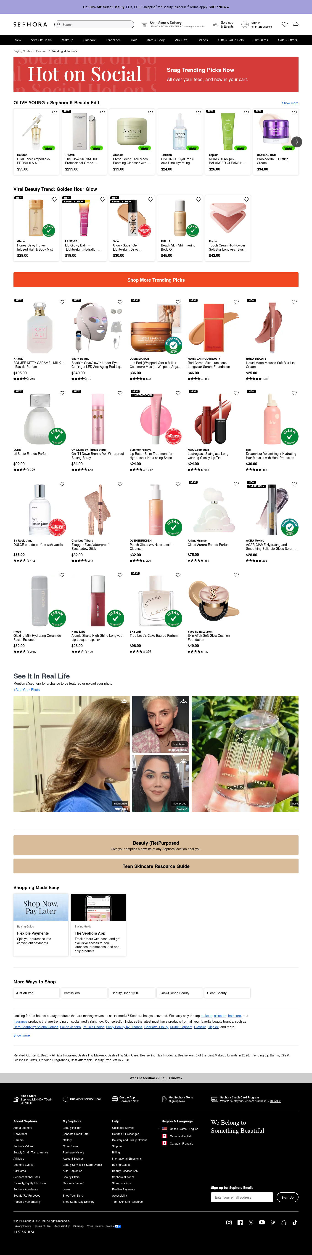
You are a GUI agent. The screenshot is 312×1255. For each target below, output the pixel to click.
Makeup (67, 40)
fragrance (20, 1021)
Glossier (200, 1026)
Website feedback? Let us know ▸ (156, 1078)
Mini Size (181, 40)
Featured (41, 51)
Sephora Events (23, 1164)
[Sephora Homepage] (30, 24)
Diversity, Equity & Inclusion (30, 1183)
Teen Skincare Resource (127, 1201)
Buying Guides (22, 51)
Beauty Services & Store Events (82, 1164)
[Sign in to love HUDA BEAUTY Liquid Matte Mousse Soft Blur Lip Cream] (294, 302)
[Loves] (284, 24)
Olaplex (213, 1026)
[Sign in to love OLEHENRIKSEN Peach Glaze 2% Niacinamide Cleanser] (178, 484)
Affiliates (18, 1158)
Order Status (70, 1146)
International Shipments (127, 1158)
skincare (220, 1015)
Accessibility (119, 1195)
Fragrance (113, 40)
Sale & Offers (287, 40)
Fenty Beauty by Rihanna (124, 1026)
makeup (206, 1015)
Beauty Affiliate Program (58, 1055)
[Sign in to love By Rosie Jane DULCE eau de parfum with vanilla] (62, 484)
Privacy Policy (22, 1226)
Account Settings (73, 1158)
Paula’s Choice (93, 1026)
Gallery (67, 1140)
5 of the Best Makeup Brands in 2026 (222, 1055)
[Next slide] (296, 141)
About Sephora (22, 1127)
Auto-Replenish (72, 1171)
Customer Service (123, 1127)
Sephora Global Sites (26, 1177)
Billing (116, 1152)
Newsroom (20, 1134)
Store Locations (122, 1183)
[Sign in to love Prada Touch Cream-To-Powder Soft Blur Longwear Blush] (246, 199)
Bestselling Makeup (92, 1055)
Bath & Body (156, 40)
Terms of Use (42, 1226)
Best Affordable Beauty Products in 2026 (100, 1060)
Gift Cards (261, 40)
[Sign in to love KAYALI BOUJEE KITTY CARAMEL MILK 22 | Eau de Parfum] (62, 302)
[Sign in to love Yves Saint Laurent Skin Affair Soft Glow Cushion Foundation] (236, 575)
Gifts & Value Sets (231, 40)
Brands (203, 40)
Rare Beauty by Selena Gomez (35, 1026)
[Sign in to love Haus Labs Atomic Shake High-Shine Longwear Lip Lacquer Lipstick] (120, 575)
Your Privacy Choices (100, 1226)
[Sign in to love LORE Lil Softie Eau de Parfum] (62, 393)
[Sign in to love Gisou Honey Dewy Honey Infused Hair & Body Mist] (54, 199)
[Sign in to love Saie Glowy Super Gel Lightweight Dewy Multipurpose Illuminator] (150, 199)
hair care (234, 1015)
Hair (134, 40)
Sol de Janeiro (70, 1026)
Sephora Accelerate (25, 1189)
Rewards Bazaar (73, 1183)
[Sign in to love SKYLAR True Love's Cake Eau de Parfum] (178, 575)
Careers (18, 1140)
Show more (290, 103)
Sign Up (287, 1197)
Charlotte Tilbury (156, 1026)
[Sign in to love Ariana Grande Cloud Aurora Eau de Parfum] (236, 484)
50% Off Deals (41, 40)
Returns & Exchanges (125, 1134)
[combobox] (94, 24)
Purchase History (73, 1152)
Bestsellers (186, 1055)
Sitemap (78, 1226)
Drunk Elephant (181, 1026)
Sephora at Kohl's (123, 1177)
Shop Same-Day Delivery (78, 1201)
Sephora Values (23, 1146)
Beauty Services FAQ (125, 1171)
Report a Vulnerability (26, 1201)
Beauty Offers (71, 1177)
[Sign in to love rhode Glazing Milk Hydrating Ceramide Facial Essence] (62, 575)
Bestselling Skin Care (123, 1055)
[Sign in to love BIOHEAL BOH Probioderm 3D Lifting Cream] (294, 113)
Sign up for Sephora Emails (232, 1188)
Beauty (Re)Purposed (26, 1195)
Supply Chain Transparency (30, 1152)
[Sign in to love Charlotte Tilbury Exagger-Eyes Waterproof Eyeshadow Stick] (120, 484)
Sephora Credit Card (76, 1134)
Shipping (117, 1146)
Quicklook (36, 147)
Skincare (89, 40)
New (18, 40)
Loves (66, 1189)
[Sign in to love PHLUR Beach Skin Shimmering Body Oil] (198, 199)
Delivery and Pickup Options (129, 1140)
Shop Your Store (73, 1195)
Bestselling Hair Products (158, 1055)
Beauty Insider (72, 1127)
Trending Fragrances (54, 1060)
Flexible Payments (123, 1189)
